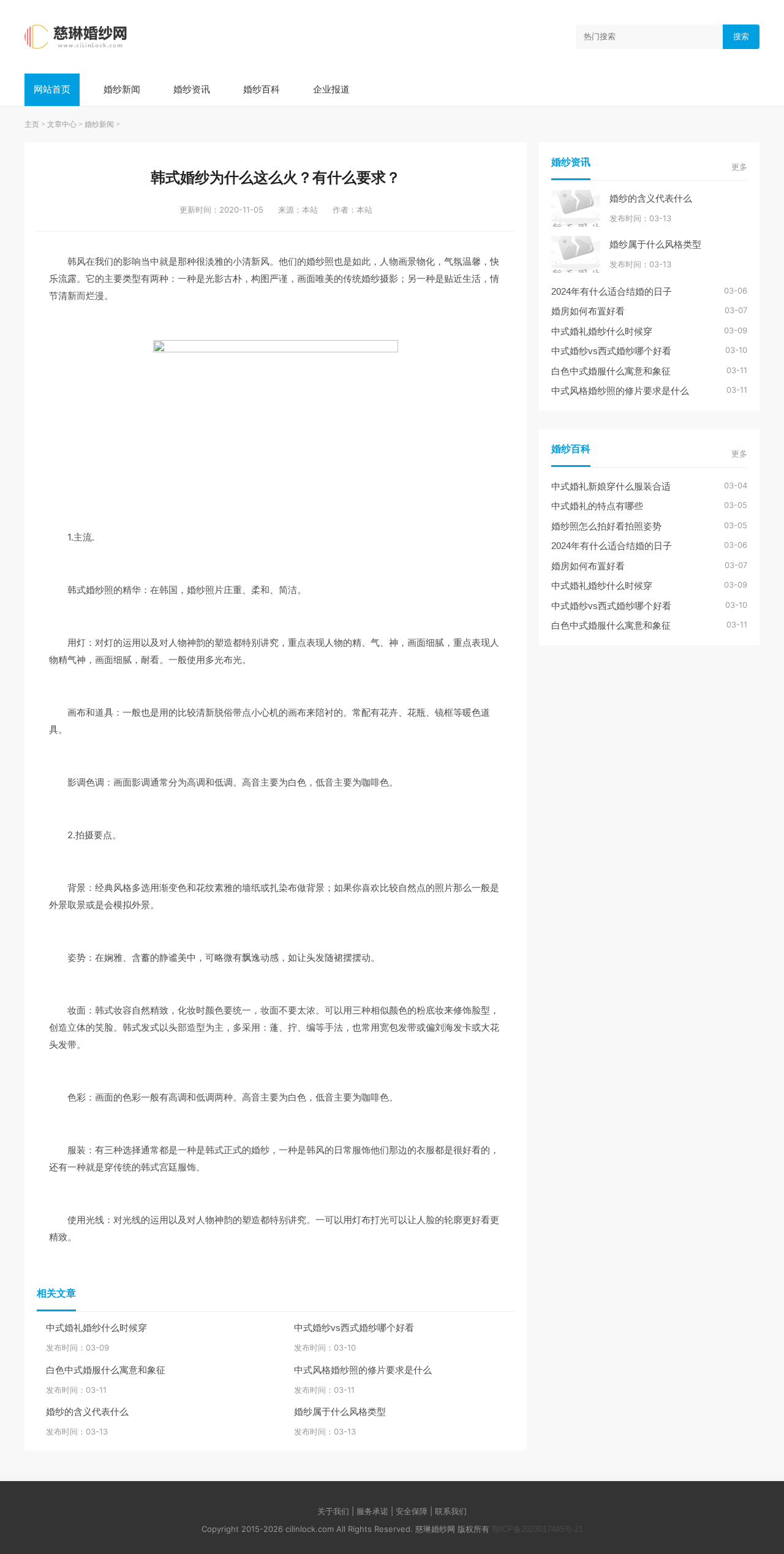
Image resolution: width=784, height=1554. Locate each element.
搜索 (741, 36)
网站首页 (52, 89)
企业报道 (331, 89)
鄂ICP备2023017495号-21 (537, 1529)
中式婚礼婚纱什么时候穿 (96, 1327)
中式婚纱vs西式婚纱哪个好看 (354, 1327)
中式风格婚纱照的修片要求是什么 (363, 1370)
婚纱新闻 (122, 89)
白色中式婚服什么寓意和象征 (105, 1370)
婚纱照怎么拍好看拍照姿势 (606, 526)
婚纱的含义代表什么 (87, 1411)
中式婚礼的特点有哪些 (597, 506)
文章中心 (62, 124)
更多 (739, 167)
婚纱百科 (261, 89)
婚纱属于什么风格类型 (340, 1411)
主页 (31, 124)
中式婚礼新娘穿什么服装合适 (611, 486)
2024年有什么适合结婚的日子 (611, 291)
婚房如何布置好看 (588, 311)
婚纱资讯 (191, 89)
